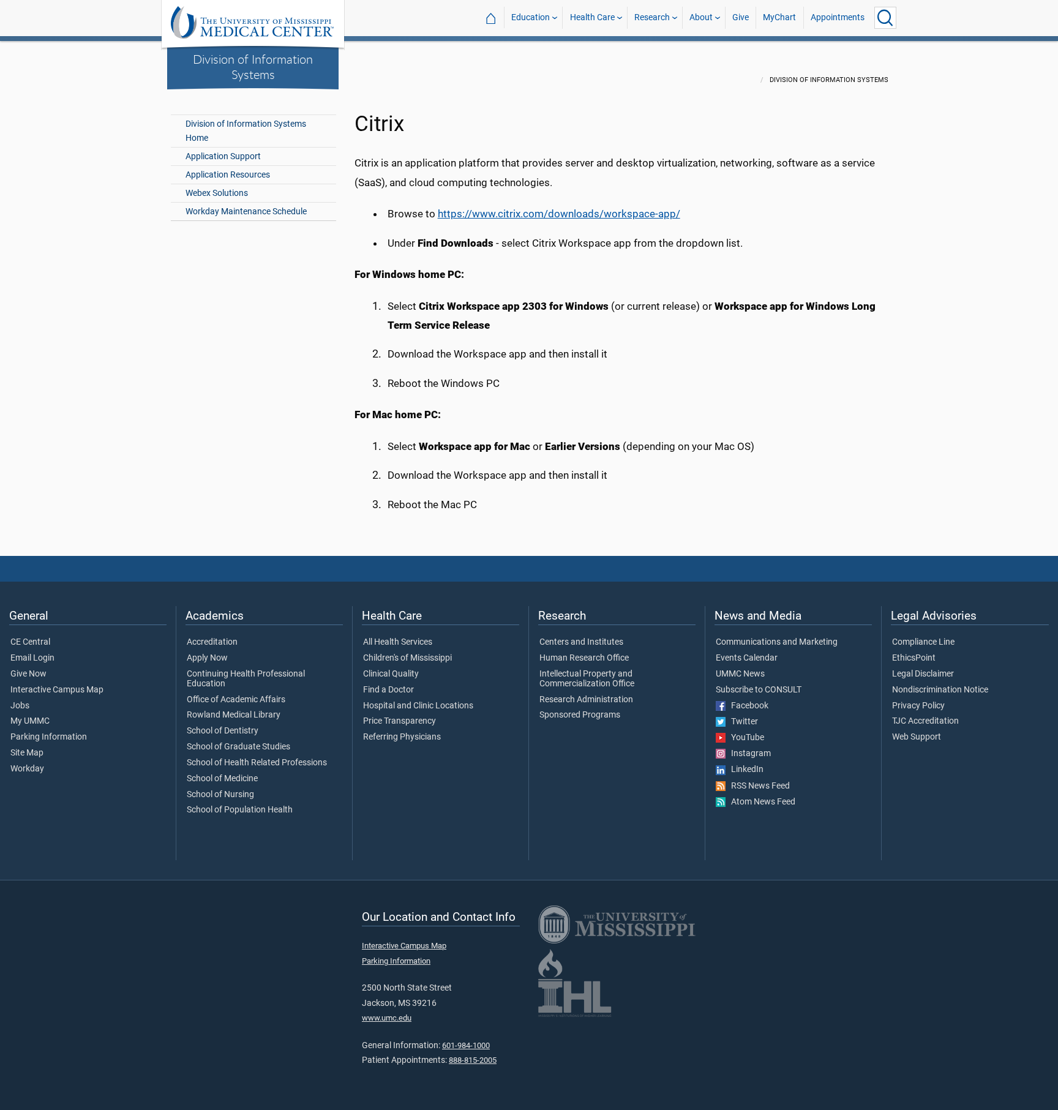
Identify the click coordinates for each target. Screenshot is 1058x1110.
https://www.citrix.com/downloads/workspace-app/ (559, 214)
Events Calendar (747, 658)
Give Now (28, 674)
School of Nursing (220, 795)
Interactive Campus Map (56, 690)
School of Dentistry (222, 731)
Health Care (592, 17)
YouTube (745, 738)
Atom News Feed (760, 802)
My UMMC (30, 721)
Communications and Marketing (777, 642)
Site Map (26, 753)
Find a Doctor (388, 690)
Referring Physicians (402, 737)
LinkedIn (744, 769)
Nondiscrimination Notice (940, 690)
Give (740, 17)
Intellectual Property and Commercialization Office (586, 679)
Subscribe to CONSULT (758, 690)
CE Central (30, 642)
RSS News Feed (758, 786)
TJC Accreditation (925, 721)
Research (652, 17)
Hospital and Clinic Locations (418, 706)
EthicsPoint (914, 658)
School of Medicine (222, 779)
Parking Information (48, 737)
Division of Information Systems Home (246, 131)
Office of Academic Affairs (236, 700)
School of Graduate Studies (238, 747)
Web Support (916, 737)
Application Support (223, 156)
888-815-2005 (473, 1060)
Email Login (32, 658)
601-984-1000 (466, 1045)
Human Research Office (584, 658)
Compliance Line (923, 642)
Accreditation (212, 642)
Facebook (747, 706)
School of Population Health (240, 810)
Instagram (748, 754)
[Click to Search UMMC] (885, 18)
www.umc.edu (386, 1017)
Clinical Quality (391, 674)
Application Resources (228, 175)
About (701, 17)
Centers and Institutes (581, 642)
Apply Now (207, 658)
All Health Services (397, 642)
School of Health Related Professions (257, 763)
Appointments (838, 17)
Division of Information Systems (253, 66)
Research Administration (586, 700)
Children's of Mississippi (407, 658)
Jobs (19, 706)
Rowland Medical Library (233, 715)
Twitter (742, 722)
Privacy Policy (918, 706)
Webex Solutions (217, 193)
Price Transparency (399, 721)
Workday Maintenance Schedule (246, 211)
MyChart (779, 17)
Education (530, 17)
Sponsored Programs (579, 715)
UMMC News (740, 674)
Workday (27, 769)
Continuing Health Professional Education (246, 679)
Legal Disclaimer (923, 674)
